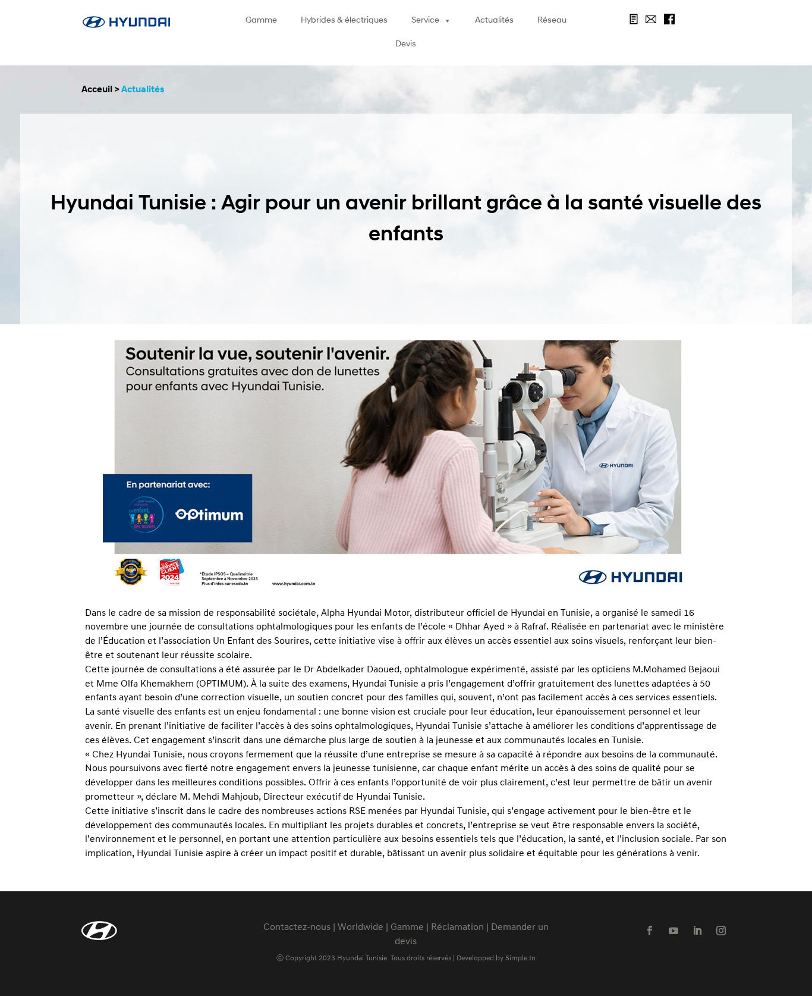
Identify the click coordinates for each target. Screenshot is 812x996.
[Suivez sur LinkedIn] (697, 930)
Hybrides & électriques (344, 20)
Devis (405, 44)
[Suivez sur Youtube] (673, 930)
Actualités (494, 20)
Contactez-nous (297, 927)
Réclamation (457, 927)
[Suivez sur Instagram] (721, 930)
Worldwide (360, 927)
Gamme (261, 20)
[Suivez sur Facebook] (649, 930)
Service (425, 20)
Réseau (551, 20)
